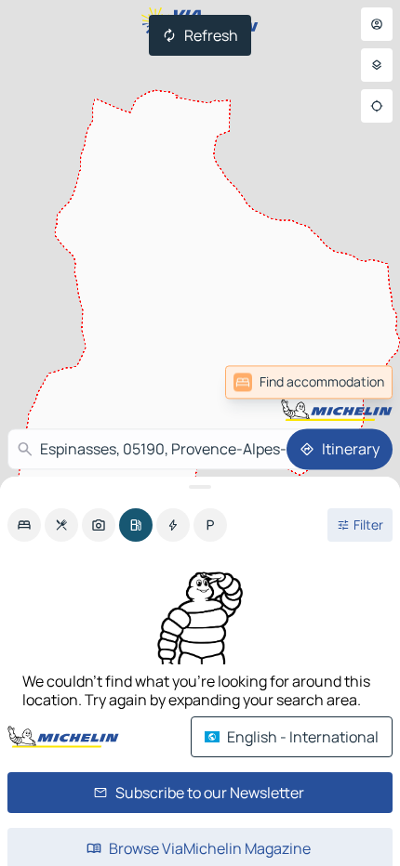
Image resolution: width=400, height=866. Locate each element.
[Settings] (377, 65)
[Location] (377, 106)
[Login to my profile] (377, 24)
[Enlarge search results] (200, 487)
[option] (24, 525)
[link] (352, 382)
